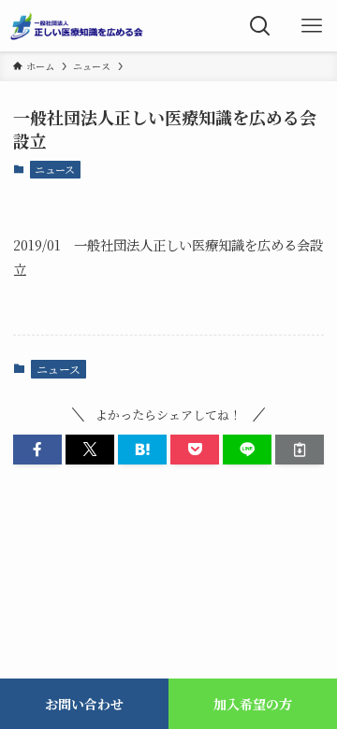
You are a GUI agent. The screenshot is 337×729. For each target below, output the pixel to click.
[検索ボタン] (260, 25)
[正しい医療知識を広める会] (76, 25)
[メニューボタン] (311, 25)
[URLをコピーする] (299, 450)
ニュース (55, 169)
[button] (37, 450)
